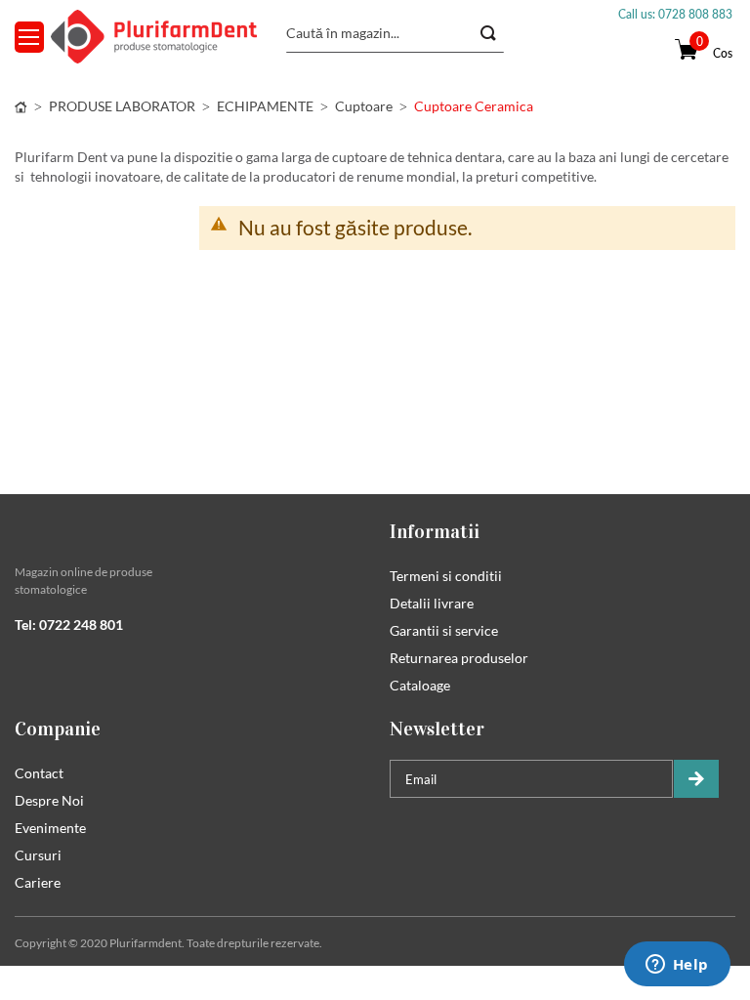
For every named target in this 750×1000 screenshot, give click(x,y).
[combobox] (395, 33)
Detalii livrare (432, 603)
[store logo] (154, 36)
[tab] (187, 531)
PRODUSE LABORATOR (122, 106)
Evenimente (50, 827)
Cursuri (38, 855)
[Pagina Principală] (21, 106)
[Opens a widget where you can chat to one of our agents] (676, 965)
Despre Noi (49, 800)
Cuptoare (364, 106)
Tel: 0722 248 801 (69, 624)
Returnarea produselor (459, 657)
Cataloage (420, 685)
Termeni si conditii (446, 575)
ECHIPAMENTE (265, 106)
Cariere (38, 882)
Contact (39, 773)
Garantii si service (444, 630)
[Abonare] (696, 779)
